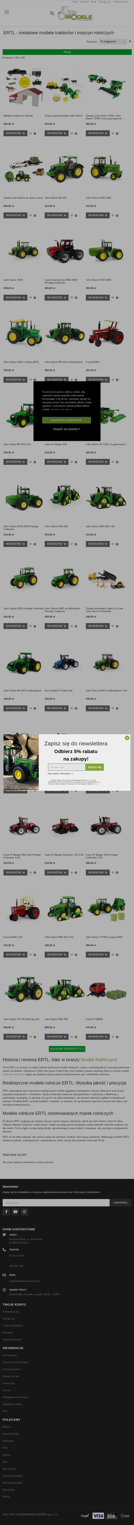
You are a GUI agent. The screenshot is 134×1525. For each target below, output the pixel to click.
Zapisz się (94, 767)
